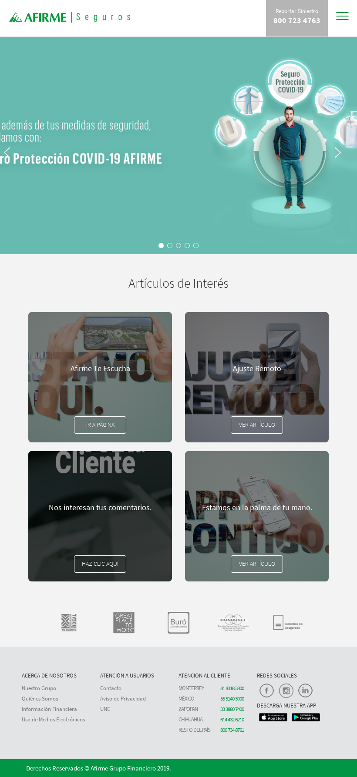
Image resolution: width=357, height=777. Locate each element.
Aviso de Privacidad (123, 698)
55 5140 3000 (232, 698)
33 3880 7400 (232, 709)
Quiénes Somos (40, 698)
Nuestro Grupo (39, 688)
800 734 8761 (232, 730)
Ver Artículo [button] (257, 424)
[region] (178, 145)
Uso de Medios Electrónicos (53, 719)
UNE (105, 709)
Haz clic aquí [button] (100, 564)
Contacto (110, 688)
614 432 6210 (232, 719)
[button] (11, 200)
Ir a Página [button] (100, 424)
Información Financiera (49, 709)
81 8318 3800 (232, 688)
